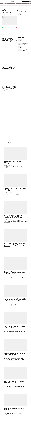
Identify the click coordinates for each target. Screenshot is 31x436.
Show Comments (9, 142)
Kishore (11, 102)
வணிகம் (24, 3)
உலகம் (9, 3)
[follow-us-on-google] (16, 27)
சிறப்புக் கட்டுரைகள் (28, 3)
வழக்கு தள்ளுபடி (7, 102)
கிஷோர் (3, 102)
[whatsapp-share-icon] (2, 27)
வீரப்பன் (14, 102)
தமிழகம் (4, 3)
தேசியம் (6, 3)
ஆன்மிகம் (21, 3)
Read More (15, 252)
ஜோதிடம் (18, 3)
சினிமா (11, 3)
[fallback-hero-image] (20, 40)
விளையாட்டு (14, 3)
